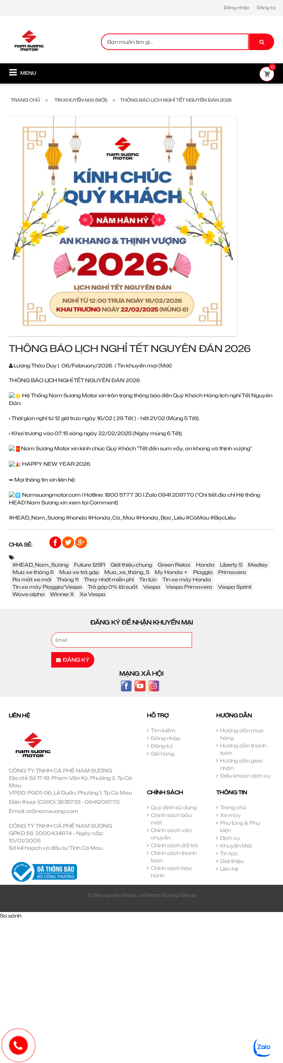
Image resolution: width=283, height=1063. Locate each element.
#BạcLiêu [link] (222, 517)
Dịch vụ (230, 837)
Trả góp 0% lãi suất (112, 586)
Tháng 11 (67, 579)
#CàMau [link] (197, 517)
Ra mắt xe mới (32, 579)
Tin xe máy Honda (187, 579)
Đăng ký (266, 7)
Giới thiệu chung (131, 564)
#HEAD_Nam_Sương (41, 564)
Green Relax (174, 564)
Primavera (232, 572)
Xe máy (230, 815)
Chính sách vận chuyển (171, 834)
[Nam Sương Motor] (29, 39)
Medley (258, 564)
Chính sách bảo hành (171, 872)
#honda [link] (76, 517)
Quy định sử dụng (174, 807)
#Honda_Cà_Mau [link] (111, 517)
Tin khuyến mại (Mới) (144, 365)
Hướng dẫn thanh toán (243, 749)
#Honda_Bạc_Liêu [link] (160, 517)
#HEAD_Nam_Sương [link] (37, 517)
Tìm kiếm (163, 730)
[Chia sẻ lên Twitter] (68, 541)
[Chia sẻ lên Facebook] (55, 541)
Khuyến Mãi (236, 845)
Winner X (62, 594)
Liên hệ (229, 868)
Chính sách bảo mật (171, 819)
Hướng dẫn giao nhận (241, 764)
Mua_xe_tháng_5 (126, 572)
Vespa (151, 586)
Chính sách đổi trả (174, 845)
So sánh (10, 915)
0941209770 (102, 801)
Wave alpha (29, 594)
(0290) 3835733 (59, 801)
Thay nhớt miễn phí (109, 579)
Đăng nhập (236, 7)
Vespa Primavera (189, 586)
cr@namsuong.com (52, 810)
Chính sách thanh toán (174, 856)
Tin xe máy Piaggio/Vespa (47, 586)
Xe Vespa (92, 594)
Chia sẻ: (20, 544)
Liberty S (231, 564)
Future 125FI (89, 564)
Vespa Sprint (234, 586)
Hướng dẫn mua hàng (241, 734)
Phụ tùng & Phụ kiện (240, 826)
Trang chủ (233, 807)
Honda (205, 564)
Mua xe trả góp (79, 572)
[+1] (81, 541)
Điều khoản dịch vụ (245, 775)
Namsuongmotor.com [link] (51, 494)
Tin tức (148, 579)
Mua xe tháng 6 (33, 572)
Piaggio (203, 572)
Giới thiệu (232, 861)
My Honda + (171, 572)
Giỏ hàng (162, 753)
